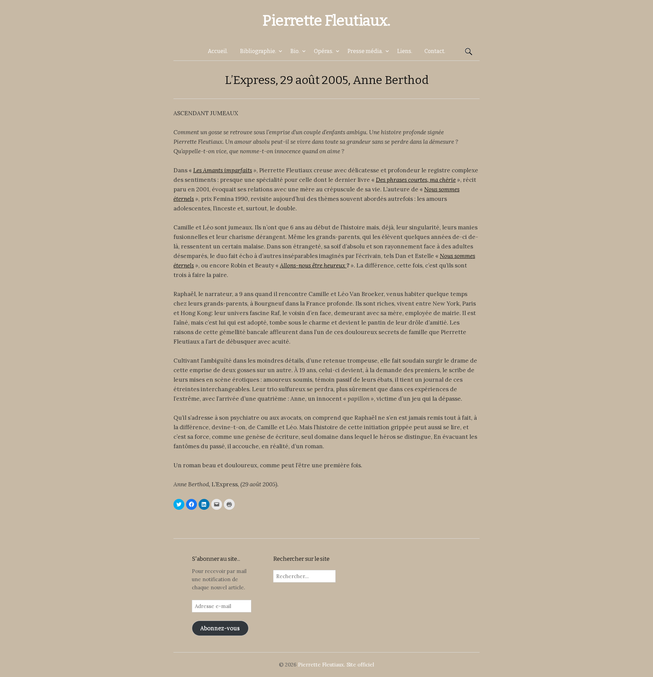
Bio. (295, 51)
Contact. (434, 51)
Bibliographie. (258, 51)
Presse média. (365, 51)
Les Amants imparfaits (222, 170)
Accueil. (218, 51)
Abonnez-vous (220, 628)
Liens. (404, 51)
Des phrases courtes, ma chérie (416, 180)
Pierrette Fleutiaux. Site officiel (336, 664)
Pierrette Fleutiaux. (326, 20)
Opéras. (323, 51)
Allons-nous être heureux (313, 265)
